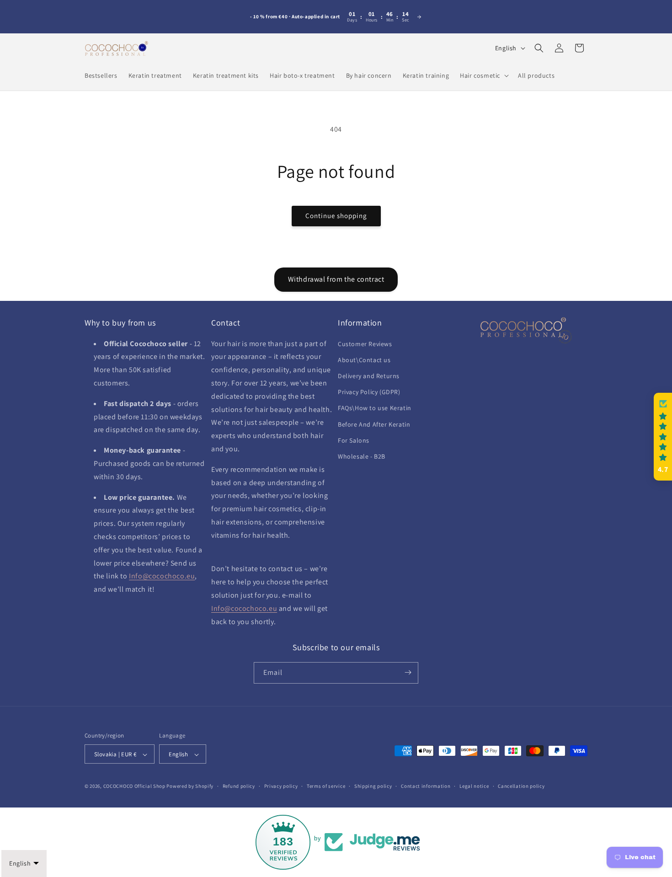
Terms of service (326, 786)
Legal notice (474, 786)
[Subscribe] (408, 672)
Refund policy (239, 786)
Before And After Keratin (374, 424)
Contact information (425, 786)
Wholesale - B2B (361, 456)
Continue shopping (336, 215)
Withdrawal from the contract (336, 279)
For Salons (353, 440)
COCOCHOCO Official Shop (134, 786)
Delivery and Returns (369, 375)
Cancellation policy (521, 786)
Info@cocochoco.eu (162, 576)
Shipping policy (373, 786)
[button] (483, 75)
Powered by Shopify (189, 786)
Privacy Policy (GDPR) (369, 392)
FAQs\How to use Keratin (374, 408)
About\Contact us (364, 359)
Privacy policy (281, 786)
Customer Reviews (365, 343)
